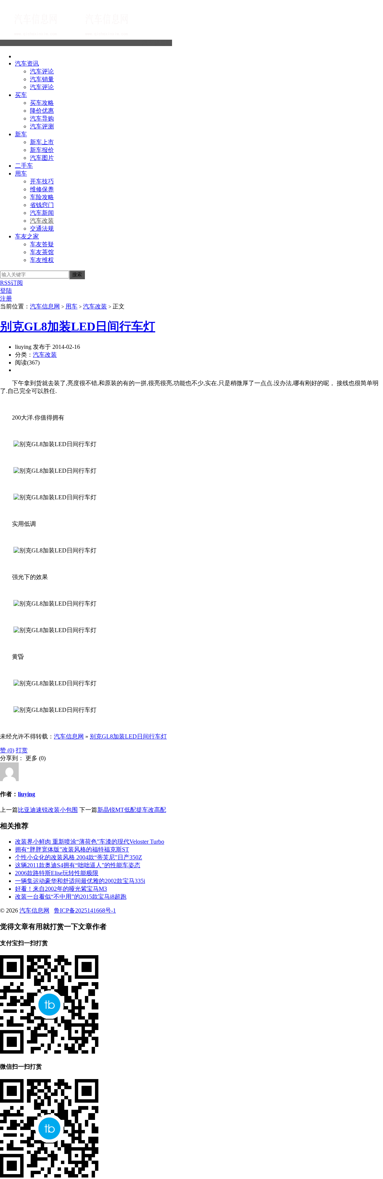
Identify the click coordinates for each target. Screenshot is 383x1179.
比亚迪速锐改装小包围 (48, 810)
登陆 (6, 290)
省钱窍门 (42, 205)
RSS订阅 (11, 283)
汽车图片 (42, 158)
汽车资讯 (27, 63)
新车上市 (42, 142)
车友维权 (42, 260)
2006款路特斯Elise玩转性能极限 (56, 873)
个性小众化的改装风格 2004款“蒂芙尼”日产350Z (78, 857)
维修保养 (42, 189)
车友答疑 (42, 244)
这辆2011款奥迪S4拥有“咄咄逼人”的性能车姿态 (77, 865)
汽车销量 (42, 79)
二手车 (24, 165)
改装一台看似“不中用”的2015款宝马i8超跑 (70, 896)
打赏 (22, 750)
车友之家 (27, 236)
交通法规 (42, 228)
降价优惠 (42, 110)
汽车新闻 (42, 213)
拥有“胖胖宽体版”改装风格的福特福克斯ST (72, 849)
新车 (21, 134)
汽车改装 (42, 220)
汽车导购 (42, 118)
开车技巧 (42, 181)
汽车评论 (42, 71)
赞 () (7, 750)
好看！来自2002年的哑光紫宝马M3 (61, 889)
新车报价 (42, 150)
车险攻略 (42, 197)
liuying (26, 794)
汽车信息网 (157, 43)
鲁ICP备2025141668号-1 (85, 910)
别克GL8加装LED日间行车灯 (77, 326)
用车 (21, 173)
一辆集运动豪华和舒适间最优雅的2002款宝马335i (80, 881)
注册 (6, 298)
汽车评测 (42, 126)
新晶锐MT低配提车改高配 (131, 810)
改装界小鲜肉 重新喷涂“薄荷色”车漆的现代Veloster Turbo (89, 841)
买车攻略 (42, 103)
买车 (21, 95)
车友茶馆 (42, 252)
